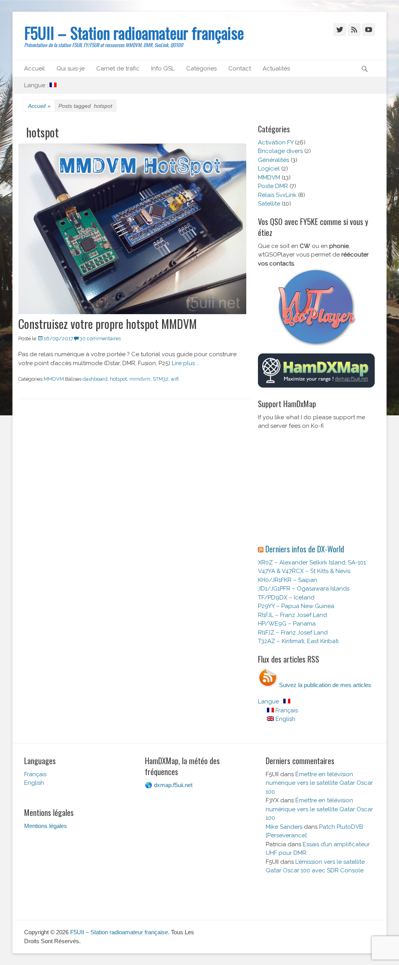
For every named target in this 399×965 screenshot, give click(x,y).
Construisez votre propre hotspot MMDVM (107, 323)
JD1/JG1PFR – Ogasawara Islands (304, 588)
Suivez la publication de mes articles (324, 685)
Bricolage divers (280, 151)
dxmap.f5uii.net (173, 785)
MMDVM (54, 379)
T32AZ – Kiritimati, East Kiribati (298, 641)
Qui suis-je (70, 68)
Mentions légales (45, 826)
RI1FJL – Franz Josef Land (292, 615)
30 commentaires (100, 338)
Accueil (34, 68)
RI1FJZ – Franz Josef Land (293, 632)
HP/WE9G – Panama (287, 623)
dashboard (95, 379)
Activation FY (275, 142)
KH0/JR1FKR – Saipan (287, 580)
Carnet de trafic (117, 68)
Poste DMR (273, 186)
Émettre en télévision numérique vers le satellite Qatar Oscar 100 (319, 783)
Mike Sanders (284, 826)
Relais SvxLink (277, 195)
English (284, 718)
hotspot (118, 379)
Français (286, 710)
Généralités (273, 159)
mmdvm (139, 379)
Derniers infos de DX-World (304, 549)
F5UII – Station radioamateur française (134, 32)
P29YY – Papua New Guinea (296, 606)
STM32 (160, 379)
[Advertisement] (316, 487)
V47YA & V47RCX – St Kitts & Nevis (304, 571)
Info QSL (163, 68)
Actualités (276, 68)
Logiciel (269, 168)
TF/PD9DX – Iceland (286, 597)
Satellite (269, 203)
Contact (239, 68)
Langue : (36, 85)
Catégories (201, 68)
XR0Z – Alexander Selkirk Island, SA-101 (312, 562)
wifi (175, 379)
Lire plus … (185, 363)
